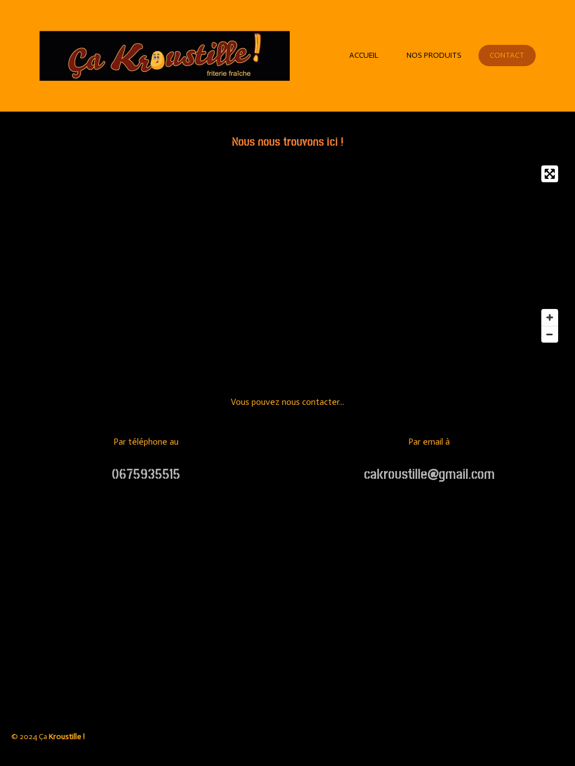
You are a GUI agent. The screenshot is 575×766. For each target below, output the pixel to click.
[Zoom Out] (549, 334)
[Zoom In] (549, 317)
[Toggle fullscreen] (549, 173)
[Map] (287, 254)
